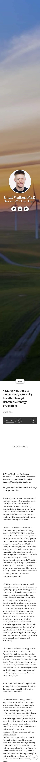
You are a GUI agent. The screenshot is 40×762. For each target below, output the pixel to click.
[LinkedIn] (26, 208)
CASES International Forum (23, 745)
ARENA (13, 686)
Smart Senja (7, 619)
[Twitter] (13, 208)
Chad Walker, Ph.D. (20, 197)
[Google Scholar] (20, 208)
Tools (33, 757)
